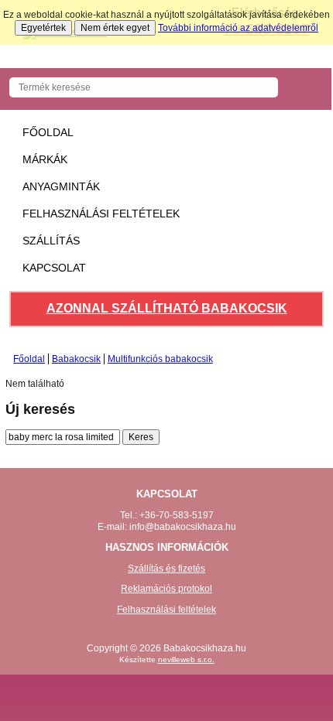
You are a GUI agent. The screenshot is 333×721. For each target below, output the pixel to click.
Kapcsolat (54, 267)
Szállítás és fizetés (166, 568)
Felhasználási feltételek (101, 213)
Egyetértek (43, 27)
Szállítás (51, 240)
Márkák (44, 159)
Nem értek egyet (115, 27)
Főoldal (48, 132)
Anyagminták (61, 186)
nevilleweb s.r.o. (186, 659)
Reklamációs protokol (166, 588)
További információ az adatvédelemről (238, 27)
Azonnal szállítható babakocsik (166, 308)
